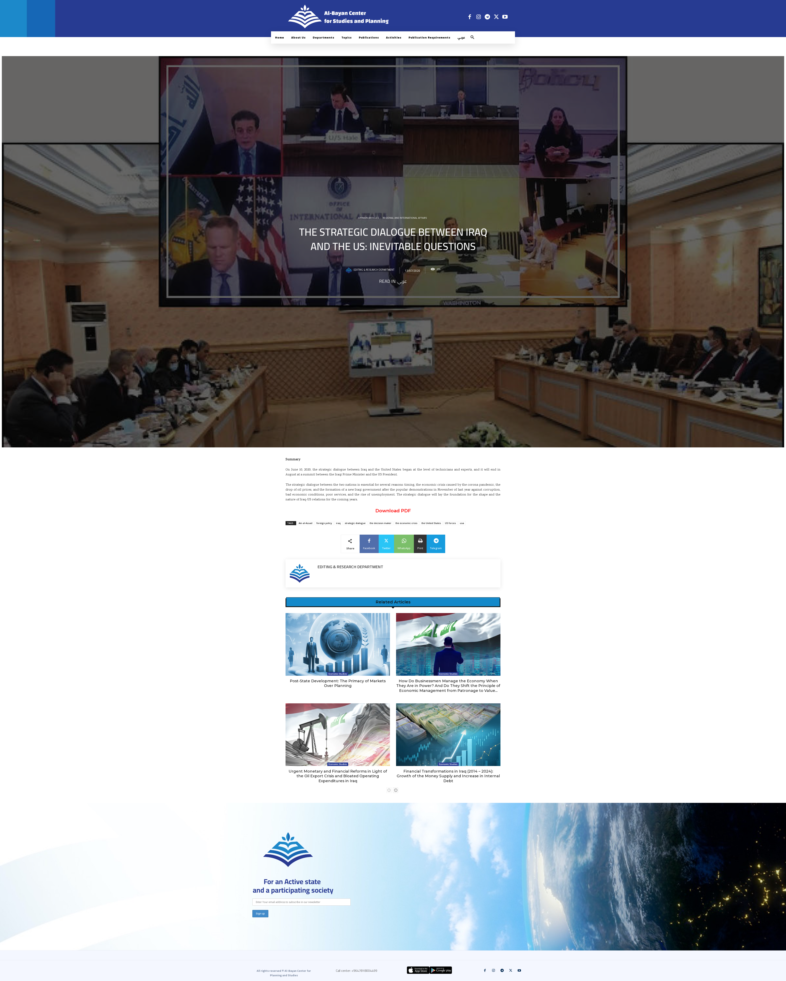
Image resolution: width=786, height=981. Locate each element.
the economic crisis (406, 523)
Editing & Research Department (374, 270)
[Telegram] (487, 17)
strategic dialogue (355, 523)
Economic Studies (338, 673)
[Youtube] (505, 17)
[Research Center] (288, 850)
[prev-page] (389, 790)
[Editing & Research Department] (349, 270)
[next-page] (395, 790)
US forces (450, 523)
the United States (431, 523)
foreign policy (324, 523)
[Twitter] (496, 17)
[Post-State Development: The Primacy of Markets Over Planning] (338, 644)
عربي (402, 281)
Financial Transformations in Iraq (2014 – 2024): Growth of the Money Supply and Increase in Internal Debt (448, 776)
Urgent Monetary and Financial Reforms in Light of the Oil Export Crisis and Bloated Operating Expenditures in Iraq (338, 776)
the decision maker (380, 523)
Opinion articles (368, 218)
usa (462, 523)
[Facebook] (469, 17)
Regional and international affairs (405, 218)
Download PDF (393, 511)
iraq (338, 523)
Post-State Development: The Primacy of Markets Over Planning (338, 683)
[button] (472, 37)
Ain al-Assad (305, 523)
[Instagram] (478, 17)
